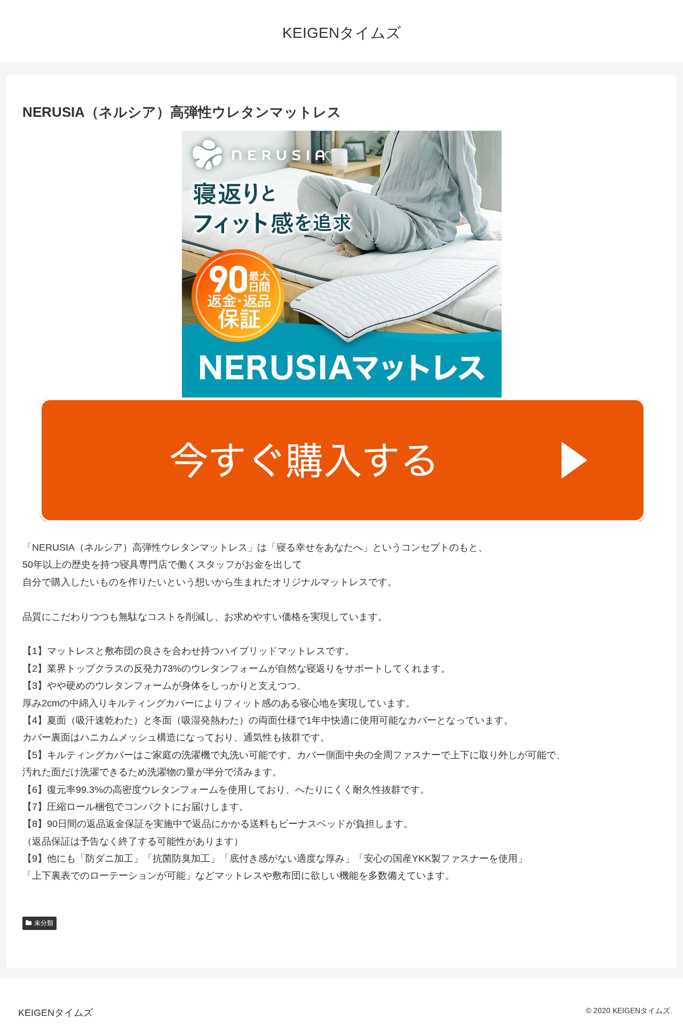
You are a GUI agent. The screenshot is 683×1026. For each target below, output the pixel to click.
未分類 (43, 923)
